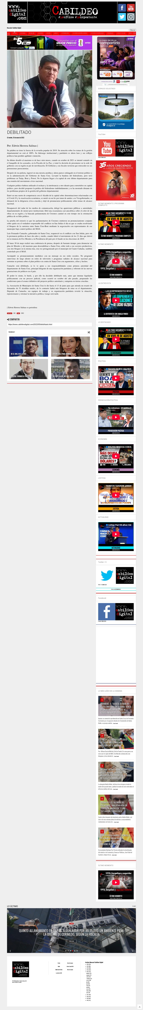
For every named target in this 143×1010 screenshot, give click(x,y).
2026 (87, 964)
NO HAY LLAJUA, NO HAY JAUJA (63, 376)
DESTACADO (22, 33)
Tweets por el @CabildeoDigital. (116, 589)
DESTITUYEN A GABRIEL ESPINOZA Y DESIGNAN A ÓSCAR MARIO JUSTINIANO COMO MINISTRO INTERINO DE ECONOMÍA (115, 840)
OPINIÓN (48, 33)
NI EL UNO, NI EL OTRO (18, 354)
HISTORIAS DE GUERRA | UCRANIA (80, 33)
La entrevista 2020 (59, 973)
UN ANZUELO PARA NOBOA (62, 354)
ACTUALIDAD (31, 33)
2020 (87, 996)
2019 (87, 998)
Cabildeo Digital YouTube (58, 969)
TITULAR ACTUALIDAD (71, 927)
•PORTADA (14, 33)
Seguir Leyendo (115, 723)
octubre (87, 976)
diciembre (87, 973)
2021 (87, 994)
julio (87, 982)
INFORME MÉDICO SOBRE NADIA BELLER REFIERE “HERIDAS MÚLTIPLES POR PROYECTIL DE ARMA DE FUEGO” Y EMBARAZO (115, 774)
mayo (87, 985)
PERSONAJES (110, 33)
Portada (59, 963)
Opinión (59, 966)
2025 (87, 966)
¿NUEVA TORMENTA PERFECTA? (21, 376)
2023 (88, 970)
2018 (87, 1000)
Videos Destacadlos (70, 969)
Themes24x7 (25, 981)
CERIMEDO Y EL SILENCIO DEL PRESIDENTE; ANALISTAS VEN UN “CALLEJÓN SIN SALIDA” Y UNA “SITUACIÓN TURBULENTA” (113, 807)
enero (87, 992)
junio (87, 983)
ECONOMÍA (40, 33)
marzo (87, 989)
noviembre (88, 975)
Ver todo (133, 906)
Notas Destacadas (70, 963)
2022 (88, 971)
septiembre (88, 978)
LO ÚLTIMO (12, 906)
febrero (87, 990)
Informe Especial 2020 (70, 966)
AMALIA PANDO (132, 33)
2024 (88, 968)
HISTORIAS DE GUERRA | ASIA (97, 33)
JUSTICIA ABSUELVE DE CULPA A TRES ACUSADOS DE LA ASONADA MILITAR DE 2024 (71, 934)
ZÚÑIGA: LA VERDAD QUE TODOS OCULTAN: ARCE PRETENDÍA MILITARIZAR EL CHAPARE (113, 742)
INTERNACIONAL (65, 33)
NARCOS (56, 33)
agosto (87, 980)
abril (87, 987)
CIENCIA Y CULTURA (121, 33)
